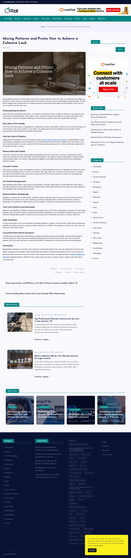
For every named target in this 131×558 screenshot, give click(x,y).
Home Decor (7, 48)
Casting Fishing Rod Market (79, 469)
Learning (85, 510)
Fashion (36, 18)
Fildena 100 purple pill (87, 496)
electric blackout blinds (42, 352)
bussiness (83, 465)
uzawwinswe (74, 543)
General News (98, 217)
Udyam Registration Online (78, 540)
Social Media (98, 248)
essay (89, 492)
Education (27, 18)
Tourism (77, 18)
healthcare (73, 503)
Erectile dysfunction (76, 492)
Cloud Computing (99, 177)
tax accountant (75, 532)
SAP (83, 521)
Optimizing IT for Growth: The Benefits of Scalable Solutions (20, 414)
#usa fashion (74, 454)
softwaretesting (75, 529)
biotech (84, 462)
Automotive (74, 462)
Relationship (57, 18)
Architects (54, 269)
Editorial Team (12, 421)
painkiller (73, 518)
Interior (68, 272)
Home (43, 26)
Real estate (46, 18)
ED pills (72, 484)
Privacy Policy (107, 454)
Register (92, 18)
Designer (59, 272)
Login (85, 18)
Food (95, 207)
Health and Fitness (100, 223)
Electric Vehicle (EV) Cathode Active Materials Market (81, 488)
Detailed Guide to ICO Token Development (106, 137)
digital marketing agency (78, 480)
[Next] (123, 390)
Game (95, 212)
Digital (95, 192)
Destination (97, 187)
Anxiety (72, 458)
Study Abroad (88, 529)
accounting (86, 454)
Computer (96, 182)
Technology (68, 18)
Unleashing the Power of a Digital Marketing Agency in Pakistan (80, 414)
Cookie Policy (98, 545)
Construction (80, 269)
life (71, 514)
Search (95, 42)
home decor (74, 510)
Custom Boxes (74, 476)
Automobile (8, 18)
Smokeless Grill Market (77, 525)
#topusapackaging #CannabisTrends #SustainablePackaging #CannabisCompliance (81, 449)
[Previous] (120, 390)
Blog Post (101, 18)
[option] (20, 410)
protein (83, 518)
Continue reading (42, 339)
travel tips (73, 536)
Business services (47, 315)
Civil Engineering (66, 269)
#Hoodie (73, 441)
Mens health (81, 514)
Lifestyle (96, 233)
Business (18, 18)
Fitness (72, 500)
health (81, 500)
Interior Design (79, 272)
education (83, 484)
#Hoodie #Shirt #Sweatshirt (78, 444)
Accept (92, 550)
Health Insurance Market (78, 507)
